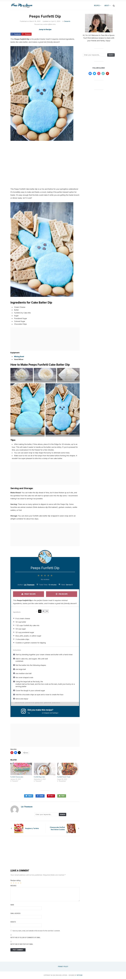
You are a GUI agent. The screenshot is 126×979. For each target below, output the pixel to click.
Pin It (52, 796)
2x (43, 611)
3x (47, 611)
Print (63, 796)
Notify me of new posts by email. (21, 944)
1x (39, 611)
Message (13, 886)
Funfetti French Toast (63, 777)
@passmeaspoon (36, 713)
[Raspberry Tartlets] (19, 828)
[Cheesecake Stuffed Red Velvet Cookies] (71, 828)
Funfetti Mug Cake (39, 777)
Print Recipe (30, 594)
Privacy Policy (63, 966)
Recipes (97, 5)
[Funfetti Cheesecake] (21, 769)
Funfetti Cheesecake (16, 777)
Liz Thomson (29, 585)
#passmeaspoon (64, 713)
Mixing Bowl (19, 356)
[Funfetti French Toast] (68, 769)
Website (13, 922)
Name (12, 905)
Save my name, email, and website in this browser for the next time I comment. (36, 930)
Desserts (67, 21)
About (106, 5)
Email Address (15, 913)
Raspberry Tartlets (32, 828)
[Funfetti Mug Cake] (44, 769)
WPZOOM (79, 975)
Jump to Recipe (45, 29)
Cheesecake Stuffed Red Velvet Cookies (57, 828)
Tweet (30, 796)
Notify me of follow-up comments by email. (25, 937)
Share (41, 796)
